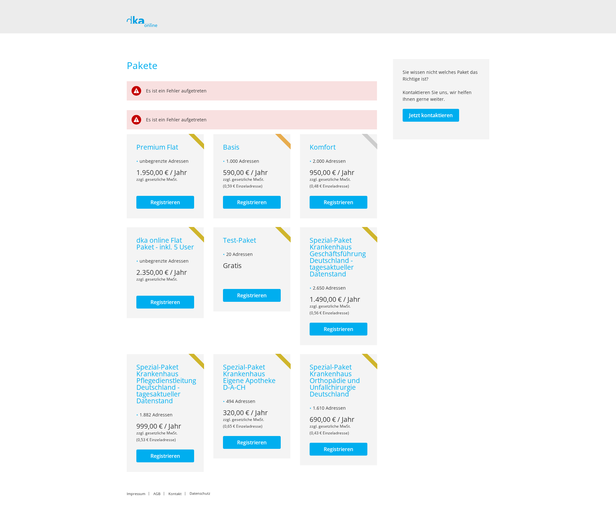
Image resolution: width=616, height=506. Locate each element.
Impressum (136, 493)
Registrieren (165, 202)
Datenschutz (200, 493)
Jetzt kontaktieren (431, 115)
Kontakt (175, 493)
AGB (156, 493)
